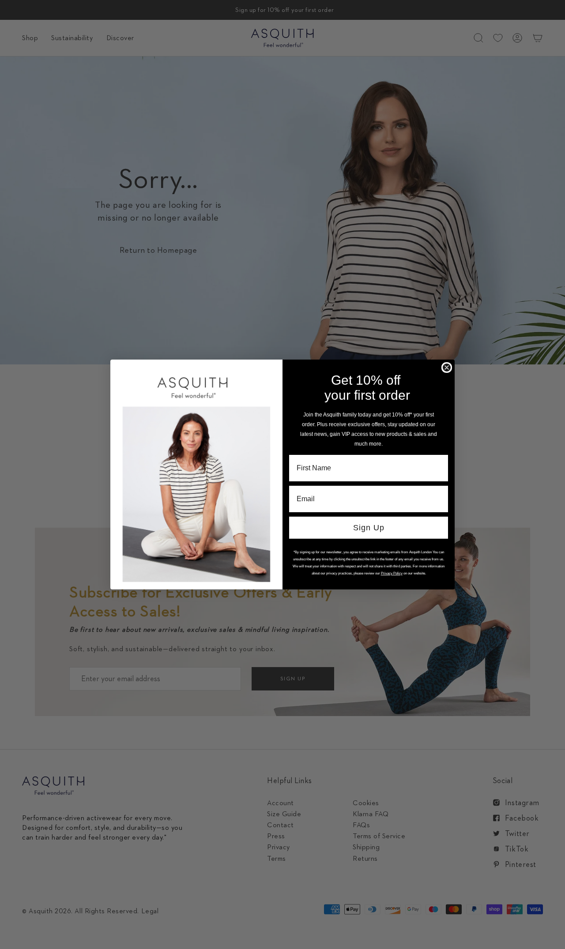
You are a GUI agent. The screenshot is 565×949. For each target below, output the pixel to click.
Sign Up (368, 527)
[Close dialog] (446, 367)
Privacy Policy (392, 573)
